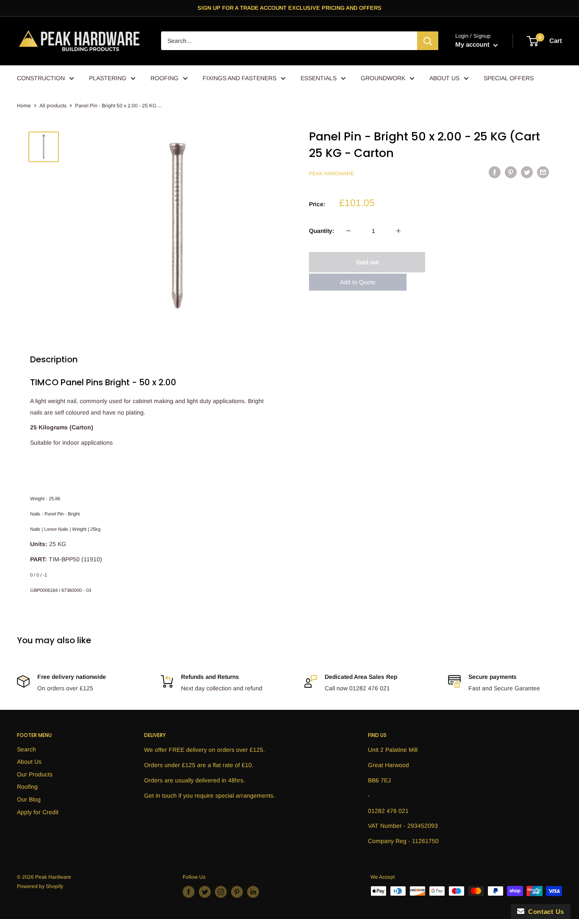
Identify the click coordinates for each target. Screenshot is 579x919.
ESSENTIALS (319, 78)
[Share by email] (543, 172)
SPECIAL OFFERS (509, 78)
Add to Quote (358, 282)
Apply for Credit (37, 812)
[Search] (427, 41)
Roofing (27, 786)
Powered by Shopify (40, 886)
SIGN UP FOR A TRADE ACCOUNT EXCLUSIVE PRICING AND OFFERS (289, 8)
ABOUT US (444, 78)
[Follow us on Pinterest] (237, 892)
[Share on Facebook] (495, 172)
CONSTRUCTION (41, 78)
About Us (29, 761)
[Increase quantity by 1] (398, 231)
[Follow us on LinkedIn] (253, 892)
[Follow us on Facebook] (189, 892)
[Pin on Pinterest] (511, 172)
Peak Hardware (331, 174)
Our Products (35, 774)
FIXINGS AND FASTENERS (239, 78)
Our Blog (29, 799)
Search (26, 749)
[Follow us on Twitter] (205, 892)
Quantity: (321, 230)
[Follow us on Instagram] (221, 892)
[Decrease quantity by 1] (348, 231)
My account (473, 44)
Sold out (367, 262)
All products (53, 106)
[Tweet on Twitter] (527, 172)
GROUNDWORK (383, 78)
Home (24, 106)
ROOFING (164, 78)
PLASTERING (107, 78)
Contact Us (544, 911)
